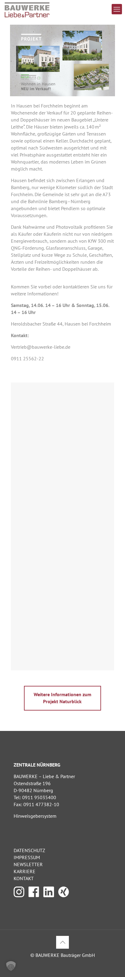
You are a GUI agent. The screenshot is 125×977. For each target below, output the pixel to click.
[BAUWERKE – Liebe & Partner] (27, 9)
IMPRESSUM (27, 857)
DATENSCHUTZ (29, 850)
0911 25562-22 (27, 358)
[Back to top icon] (62, 942)
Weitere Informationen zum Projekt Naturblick (62, 697)
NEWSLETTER (28, 864)
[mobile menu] (117, 9)
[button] (11, 966)
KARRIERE (24, 871)
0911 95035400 (39, 797)
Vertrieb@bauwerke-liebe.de (40, 347)
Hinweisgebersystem (35, 816)
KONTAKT (24, 878)
